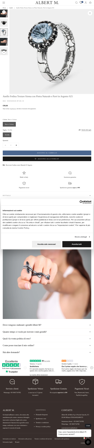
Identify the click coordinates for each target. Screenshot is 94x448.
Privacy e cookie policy (43, 427)
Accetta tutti (77, 244)
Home (4, 8)
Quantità (5, 140)
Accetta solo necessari (46, 244)
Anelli (11, 8)
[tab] (4, 23)
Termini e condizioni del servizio (43, 438)
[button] (4, 3)
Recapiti (17, 442)
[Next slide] (4, 52)
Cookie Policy (23, 228)
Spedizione (13, 108)
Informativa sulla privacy (25, 438)
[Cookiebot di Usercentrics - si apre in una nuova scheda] (81, 202)
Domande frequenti (42, 414)
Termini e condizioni (42, 423)
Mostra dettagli (81, 237)
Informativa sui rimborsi (9, 438)
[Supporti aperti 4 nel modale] (90, 13)
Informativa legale (7, 442)
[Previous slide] (4, 12)
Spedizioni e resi (41, 418)
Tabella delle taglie (86, 130)
